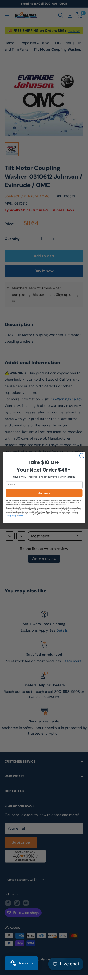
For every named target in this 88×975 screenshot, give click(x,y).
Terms (20, 516)
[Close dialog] (81, 455)
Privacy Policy (11, 516)
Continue (44, 493)
